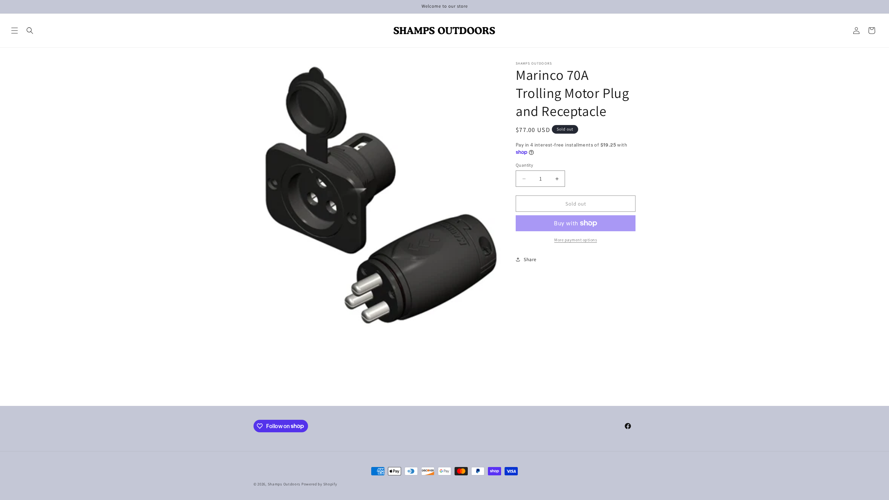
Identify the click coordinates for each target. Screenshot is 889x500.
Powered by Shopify (319, 484)
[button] (14, 30)
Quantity (524, 165)
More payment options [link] (575, 239)
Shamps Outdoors (284, 484)
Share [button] (530, 259)
